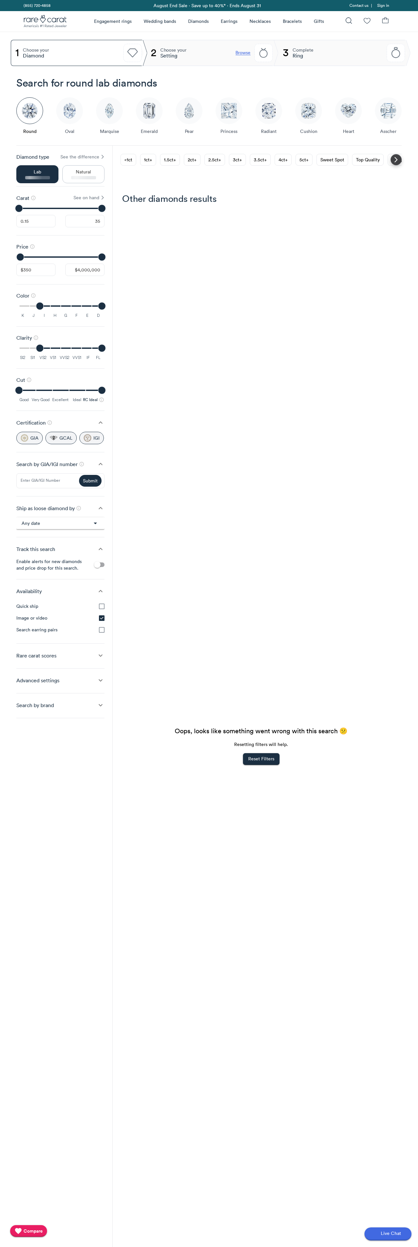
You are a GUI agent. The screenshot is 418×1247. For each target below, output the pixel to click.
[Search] (349, 21)
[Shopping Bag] (385, 21)
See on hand (86, 198)
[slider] (60, 208)
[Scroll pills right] (396, 159)
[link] (36, 5)
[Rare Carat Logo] (45, 22)
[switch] (99, 564)
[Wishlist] (367, 21)
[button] (60, 422)
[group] (60, 618)
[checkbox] (101, 606)
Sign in (383, 5)
